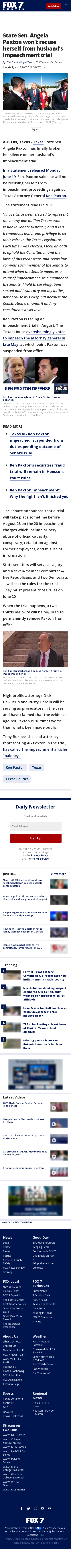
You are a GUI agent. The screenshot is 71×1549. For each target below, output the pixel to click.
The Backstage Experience (12, 1325)
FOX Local (11, 1281)
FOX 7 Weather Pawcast (41, 1343)
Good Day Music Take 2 (13, 1317)
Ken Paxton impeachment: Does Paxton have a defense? (31, 398)
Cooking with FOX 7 (44, 1251)
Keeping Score (41, 1247)
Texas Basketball (13, 1416)
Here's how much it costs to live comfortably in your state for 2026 (22, 946)
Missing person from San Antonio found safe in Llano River (42, 1044)
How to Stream (12, 1286)
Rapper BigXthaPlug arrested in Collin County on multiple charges (25, 914)
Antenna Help (11, 1384)
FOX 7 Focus (40, 1299)
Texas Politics (17, 779)
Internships (9, 1366)
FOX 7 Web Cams (43, 1364)
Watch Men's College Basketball (14, 1468)
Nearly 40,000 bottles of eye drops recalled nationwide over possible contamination (22, 882)
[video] (59, 1107)
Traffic (7, 1247)
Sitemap (8, 1272)
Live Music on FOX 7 (43, 1257)
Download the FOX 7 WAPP (44, 1350)
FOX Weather (40, 1368)
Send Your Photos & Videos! (43, 1358)
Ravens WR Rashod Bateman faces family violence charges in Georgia (23, 930)
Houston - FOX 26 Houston (43, 1412)
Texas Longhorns (13, 1398)
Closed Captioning (13, 1371)
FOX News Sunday (14, 1267)
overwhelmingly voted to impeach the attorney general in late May (34, 338)
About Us (10, 1336)
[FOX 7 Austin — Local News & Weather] (13, 5)
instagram (35, 1508)
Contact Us (9, 1346)
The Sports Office (13, 1299)
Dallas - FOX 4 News (41, 1404)
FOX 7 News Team (14, 1354)
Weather (40, 1336)
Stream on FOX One (11, 1427)
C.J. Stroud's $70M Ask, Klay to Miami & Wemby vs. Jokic (25, 1153)
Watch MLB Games (14, 1447)
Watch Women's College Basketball (14, 1475)
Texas (38, 141)
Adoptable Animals (44, 1263)
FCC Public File (11, 1375)
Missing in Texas (42, 1312)
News (7, 1237)
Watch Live (54, 6)
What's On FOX (12, 1341)
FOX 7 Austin (42, 62)
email (49, 1508)
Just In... (9, 874)
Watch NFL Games (14, 1435)
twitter (28, 1508)
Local (6, 1242)
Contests (38, 1267)
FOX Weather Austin (15, 1304)
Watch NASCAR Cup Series (14, 1453)
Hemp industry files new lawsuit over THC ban (24, 1121)
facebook (22, 1508)
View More (58, 874)
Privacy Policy (39, 855)
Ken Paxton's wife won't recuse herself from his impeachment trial (32, 672)
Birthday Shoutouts (44, 1242)
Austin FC (8, 1403)
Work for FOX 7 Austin (12, 1360)
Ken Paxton (56, 62)
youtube (42, 1508)
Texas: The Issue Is (44, 1304)
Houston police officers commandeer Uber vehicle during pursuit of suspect (25, 898)
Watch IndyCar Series (11, 1460)
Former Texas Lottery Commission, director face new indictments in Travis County (44, 975)
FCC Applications (13, 1379)
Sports (8, 1393)
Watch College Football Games (12, 1441)
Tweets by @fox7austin (16, 1222)
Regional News (40, 1395)
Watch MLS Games (14, 1489)
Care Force (39, 1308)
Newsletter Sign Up (14, 1350)
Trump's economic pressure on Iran (23, 1168)
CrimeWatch (40, 1291)
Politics (7, 1255)
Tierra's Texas (11, 1291)
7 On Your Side (41, 1295)
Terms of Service (38, 858)
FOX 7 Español (11, 1295)
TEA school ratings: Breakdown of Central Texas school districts (44, 1028)
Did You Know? (41, 1373)
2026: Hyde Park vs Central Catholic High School (23, 1104)
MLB (6, 1407)
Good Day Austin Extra (13, 1310)
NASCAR (8, 1411)
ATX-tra (37, 1321)
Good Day (41, 1237)
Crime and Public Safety (13, 1261)
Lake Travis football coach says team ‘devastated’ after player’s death (45, 1011)
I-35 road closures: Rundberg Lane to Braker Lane (24, 1137)
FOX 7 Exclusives (41, 1283)
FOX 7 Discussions (43, 1317)
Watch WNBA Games (11, 1483)
